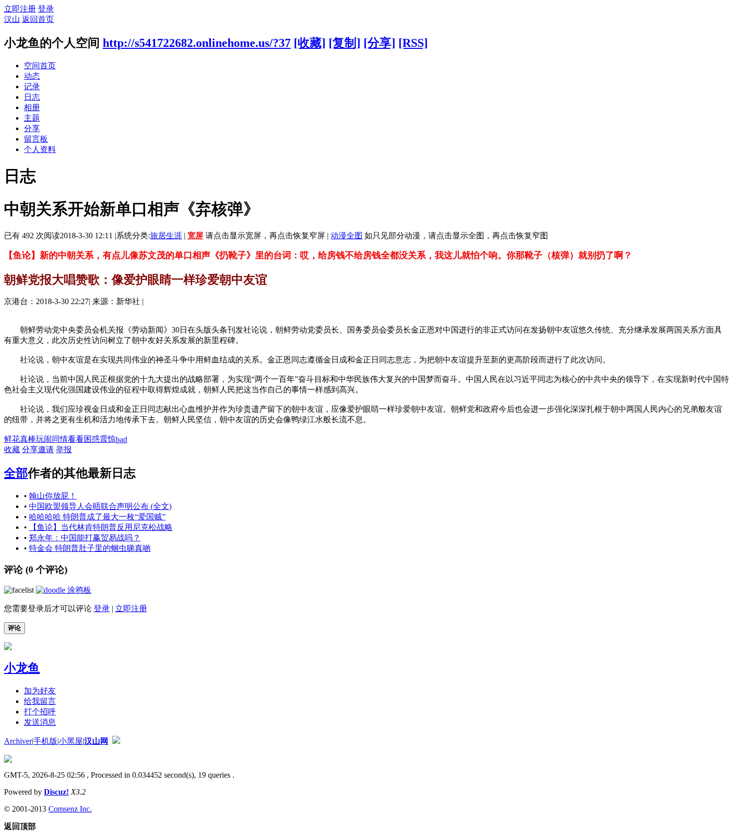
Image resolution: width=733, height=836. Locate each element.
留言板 (36, 139)
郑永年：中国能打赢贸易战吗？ (85, 537)
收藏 (12, 449)
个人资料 (40, 149)
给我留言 (40, 701)
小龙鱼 (22, 668)
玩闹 (44, 439)
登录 (46, 8)
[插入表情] (19, 590)
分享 (32, 128)
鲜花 (12, 439)
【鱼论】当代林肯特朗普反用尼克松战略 (101, 527)
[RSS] (413, 42)
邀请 (46, 449)
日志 (32, 97)
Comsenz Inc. (70, 809)
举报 (64, 449)
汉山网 (96, 741)
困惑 (92, 439)
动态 (32, 76)
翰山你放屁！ (53, 496)
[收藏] (310, 42)
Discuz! (56, 792)
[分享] (379, 42)
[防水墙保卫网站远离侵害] (116, 741)
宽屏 (195, 235)
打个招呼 (40, 711)
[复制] (345, 42)
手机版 (45, 741)
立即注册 (20, 8)
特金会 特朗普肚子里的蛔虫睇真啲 (90, 548)
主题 (32, 118)
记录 (32, 86)
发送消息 (40, 722)
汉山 (12, 19)
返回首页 (38, 19)
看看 (76, 439)
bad (121, 439)
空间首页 (40, 65)
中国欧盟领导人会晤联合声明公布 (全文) (100, 506)
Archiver (18, 741)
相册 (32, 107)
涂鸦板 (78, 590)
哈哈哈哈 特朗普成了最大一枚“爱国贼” (97, 516)
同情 (60, 439)
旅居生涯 (166, 235)
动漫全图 (347, 235)
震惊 (108, 439)
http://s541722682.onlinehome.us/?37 (197, 42)
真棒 (28, 439)
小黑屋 (71, 741)
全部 (16, 473)
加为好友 (40, 690)
